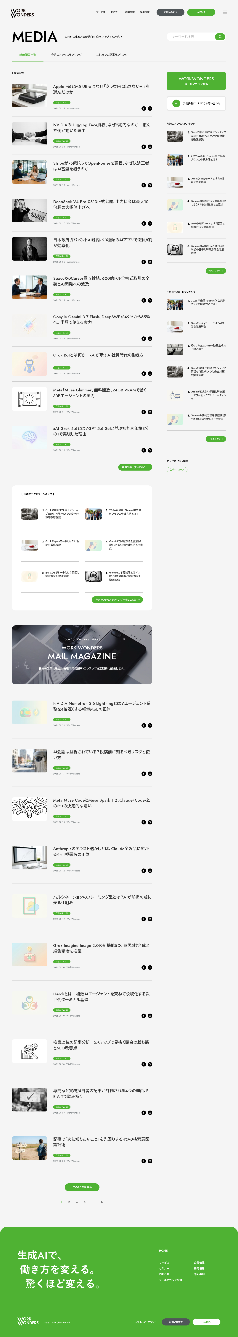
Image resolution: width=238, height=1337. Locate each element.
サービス (100, 12)
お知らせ (164, 1274)
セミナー (115, 12)
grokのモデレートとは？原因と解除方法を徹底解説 (62, 574)
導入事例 (199, 1274)
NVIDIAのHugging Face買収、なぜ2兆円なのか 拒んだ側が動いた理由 (101, 128)
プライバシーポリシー (146, 1322)
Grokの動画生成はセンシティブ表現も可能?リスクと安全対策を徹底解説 (62, 513)
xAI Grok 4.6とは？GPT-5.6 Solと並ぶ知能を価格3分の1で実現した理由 (101, 431)
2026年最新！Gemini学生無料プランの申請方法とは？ (125, 512)
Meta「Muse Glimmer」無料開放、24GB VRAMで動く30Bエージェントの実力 (100, 393)
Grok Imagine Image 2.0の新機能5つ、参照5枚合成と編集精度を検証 (101, 948)
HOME (163, 1251)
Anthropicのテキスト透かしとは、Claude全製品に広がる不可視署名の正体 (101, 851)
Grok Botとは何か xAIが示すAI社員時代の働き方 (98, 355)
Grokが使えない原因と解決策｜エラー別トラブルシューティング (208, 395)
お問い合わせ (170, 12)
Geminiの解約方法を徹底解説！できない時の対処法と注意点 (126, 544)
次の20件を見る (82, 1187)
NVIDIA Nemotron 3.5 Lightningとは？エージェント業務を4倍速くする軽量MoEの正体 (101, 706)
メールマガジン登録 (170, 1280)
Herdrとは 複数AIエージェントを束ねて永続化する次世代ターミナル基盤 (101, 997)
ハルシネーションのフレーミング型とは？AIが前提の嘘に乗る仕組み (102, 900)
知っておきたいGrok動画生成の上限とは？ (208, 347)
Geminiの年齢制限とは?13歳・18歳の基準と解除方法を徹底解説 (125, 576)
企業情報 (130, 12)
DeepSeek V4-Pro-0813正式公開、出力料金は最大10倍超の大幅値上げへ (101, 204)
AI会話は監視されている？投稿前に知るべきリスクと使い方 (101, 755)
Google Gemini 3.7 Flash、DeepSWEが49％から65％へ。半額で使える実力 (101, 319)
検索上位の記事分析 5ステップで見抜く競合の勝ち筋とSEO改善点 (101, 1045)
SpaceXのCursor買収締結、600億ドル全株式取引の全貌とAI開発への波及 (101, 281)
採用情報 (144, 12)
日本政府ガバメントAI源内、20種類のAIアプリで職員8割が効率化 (102, 243)
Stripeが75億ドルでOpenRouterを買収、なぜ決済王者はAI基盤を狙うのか (101, 166)
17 (102, 1202)
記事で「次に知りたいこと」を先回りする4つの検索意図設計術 (101, 1142)
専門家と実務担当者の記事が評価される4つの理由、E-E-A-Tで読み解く (101, 1093)
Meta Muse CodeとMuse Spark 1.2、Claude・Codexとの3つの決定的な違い (101, 803)
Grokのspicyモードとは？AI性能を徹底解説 (62, 543)
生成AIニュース (62, 102)
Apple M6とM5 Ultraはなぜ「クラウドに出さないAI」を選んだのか (101, 89)
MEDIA (201, 12)
